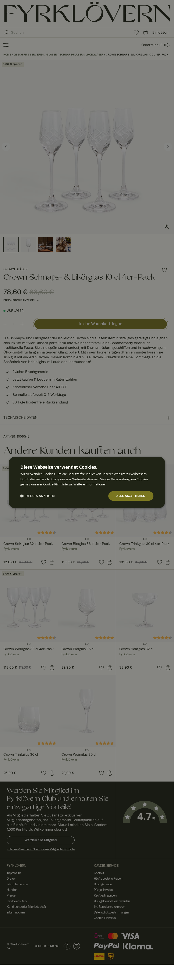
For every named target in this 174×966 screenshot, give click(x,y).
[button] (37, 496)
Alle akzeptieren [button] (130, 496)
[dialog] (87, 482)
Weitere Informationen (90, 484)
